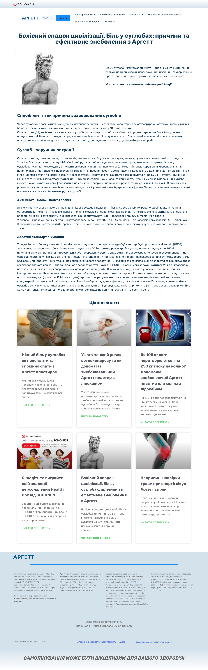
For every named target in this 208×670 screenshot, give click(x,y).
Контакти (110, 21)
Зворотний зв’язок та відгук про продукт (154, 642)
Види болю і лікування (112, 14)
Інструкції (134, 14)
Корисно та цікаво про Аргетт (164, 14)
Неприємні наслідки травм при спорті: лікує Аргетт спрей (163, 484)
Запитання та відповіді (87, 21)
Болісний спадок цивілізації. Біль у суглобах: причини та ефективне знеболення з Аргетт (104, 489)
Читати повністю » (36, 405)
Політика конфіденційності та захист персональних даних (100, 642)
